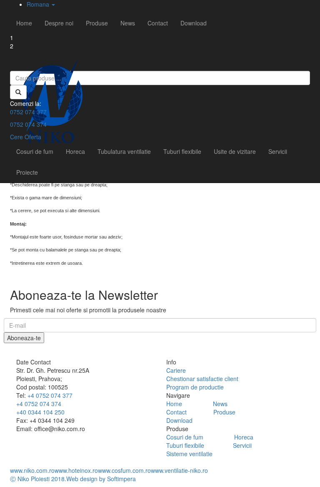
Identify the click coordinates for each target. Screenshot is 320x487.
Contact (158, 23)
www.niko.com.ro (32, 470)
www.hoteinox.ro (76, 470)
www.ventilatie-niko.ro (179, 470)
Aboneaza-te (24, 338)
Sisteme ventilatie (189, 453)
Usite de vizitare (235, 151)
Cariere (176, 370)
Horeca (75, 151)
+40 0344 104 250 (40, 412)
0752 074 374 (28, 124)
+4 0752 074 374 (38, 403)
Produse (97, 23)
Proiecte (27, 172)
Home (24, 23)
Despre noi (59, 23)
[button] (41, 4)
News (127, 23)
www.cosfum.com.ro (124, 470)
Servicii (277, 151)
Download (193, 23)
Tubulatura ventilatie (124, 151)
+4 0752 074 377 (50, 395)
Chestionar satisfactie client (202, 378)
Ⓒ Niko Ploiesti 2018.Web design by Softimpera (73, 478)
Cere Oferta (25, 137)
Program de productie (195, 387)
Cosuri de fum (34, 151)
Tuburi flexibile (182, 151)
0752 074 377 (28, 112)
